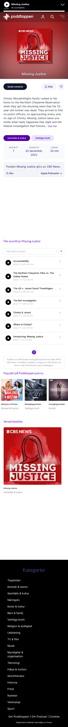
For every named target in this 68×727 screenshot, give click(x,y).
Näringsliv (13, 600)
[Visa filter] (61, 251)
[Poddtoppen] (18, 17)
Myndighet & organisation (15, 654)
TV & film (13, 639)
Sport (11, 708)
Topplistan (13, 580)
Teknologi (13, 662)
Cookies (54, 716)
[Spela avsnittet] (8, 263)
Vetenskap (13, 702)
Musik (11, 645)
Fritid (10, 689)
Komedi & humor (17, 586)
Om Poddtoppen (18, 716)
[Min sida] (42, 16)
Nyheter (12, 695)
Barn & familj (15, 613)
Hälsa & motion (16, 669)
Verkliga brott (42, 138)
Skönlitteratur (15, 676)
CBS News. (53, 166)
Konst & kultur (16, 606)
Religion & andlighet (19, 626)
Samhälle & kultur (16, 138)
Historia (12, 682)
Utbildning (13, 632)
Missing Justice (26, 166)
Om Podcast (39, 716)
